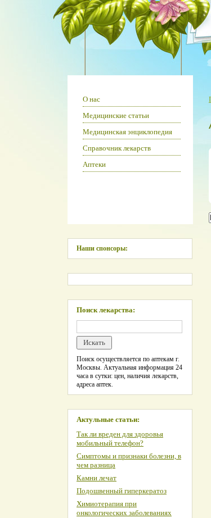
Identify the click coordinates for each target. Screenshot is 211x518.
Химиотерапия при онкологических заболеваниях (124, 508)
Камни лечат (96, 478)
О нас (91, 99)
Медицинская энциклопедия (127, 132)
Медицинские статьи (116, 115)
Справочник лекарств (117, 148)
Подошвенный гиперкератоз (122, 491)
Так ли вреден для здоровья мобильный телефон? (120, 438)
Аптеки (94, 164)
